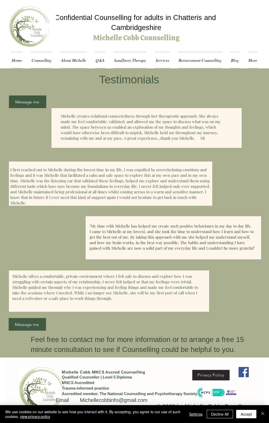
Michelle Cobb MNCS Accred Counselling (103, 372)
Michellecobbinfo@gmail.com (114, 400)
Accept (246, 414)
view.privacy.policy (35, 416)
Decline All (220, 414)
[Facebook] (244, 372)
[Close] (263, 414)
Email (68, 400)
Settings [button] (196, 414)
